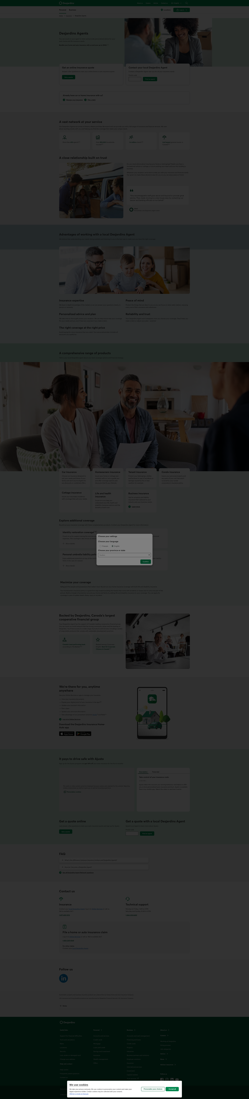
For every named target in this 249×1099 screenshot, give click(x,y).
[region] (124, 1089)
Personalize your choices (153, 1089)
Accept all (172, 1089)
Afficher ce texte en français (78, 1094)
